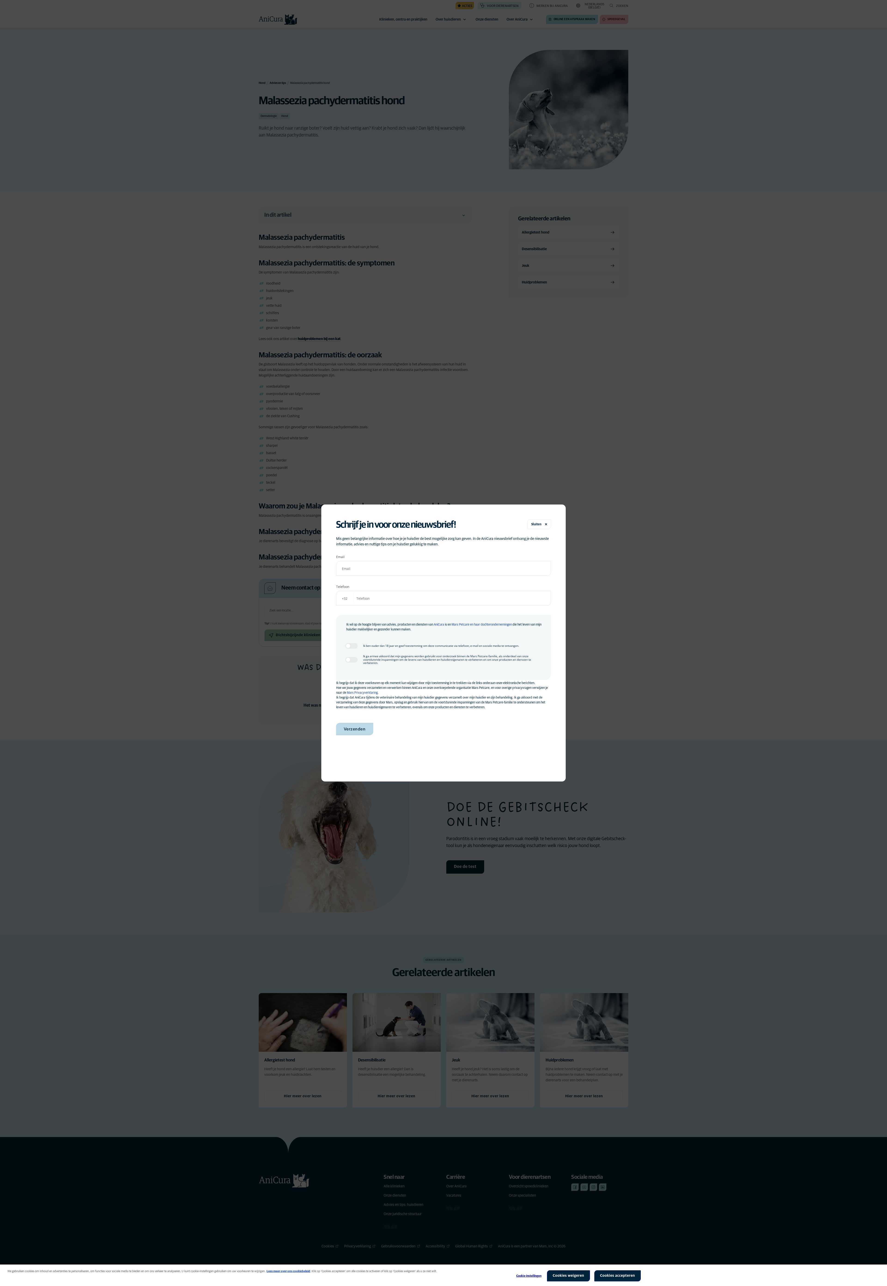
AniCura (439, 624)
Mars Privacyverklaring (362, 692)
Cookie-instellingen (528, 1275)
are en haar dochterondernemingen (489, 624)
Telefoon (342, 586)
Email (340, 557)
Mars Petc (458, 624)
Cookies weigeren (568, 1275)
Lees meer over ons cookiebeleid (288, 1271)
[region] (443, 1275)
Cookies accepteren (617, 1275)
